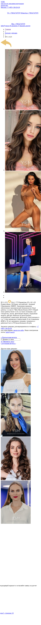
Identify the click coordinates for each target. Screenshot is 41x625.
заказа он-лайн (18, 330)
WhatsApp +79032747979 (29, 13)
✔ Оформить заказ (7, 341)
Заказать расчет (24, 26)
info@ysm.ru (5, 26)
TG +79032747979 (13, 13)
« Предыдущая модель (9, 337)
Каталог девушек (11, 33)
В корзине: (14, 26)
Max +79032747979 (18, 24)
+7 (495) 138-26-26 (10, 7)
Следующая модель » (8, 343)
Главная (8, 29)
